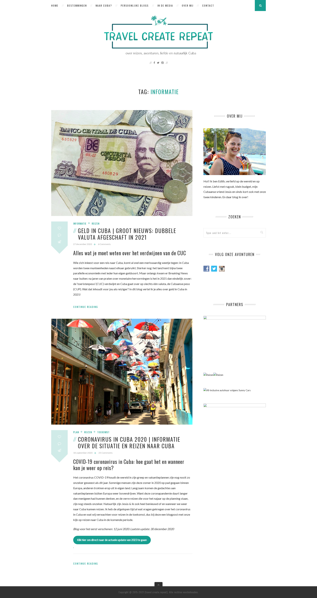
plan (76, 432)
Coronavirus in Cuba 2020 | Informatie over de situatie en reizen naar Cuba (129, 442)
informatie (79, 223)
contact (208, 5)
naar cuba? (104, 5)
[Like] (59, 228)
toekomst (103, 432)
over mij (187, 5)
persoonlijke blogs (135, 5)
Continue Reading (85, 307)
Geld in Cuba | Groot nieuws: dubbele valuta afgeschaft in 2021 (127, 233)
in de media (165, 5)
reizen (95, 223)
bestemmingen (77, 5)
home (54, 5)
